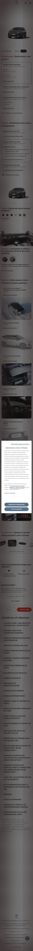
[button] (20, 444)
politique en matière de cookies (17, 487)
